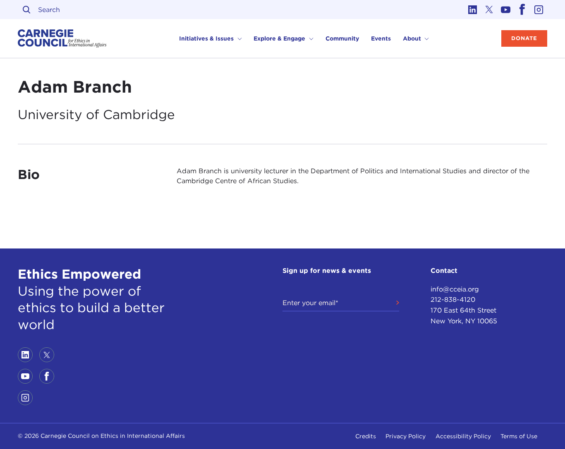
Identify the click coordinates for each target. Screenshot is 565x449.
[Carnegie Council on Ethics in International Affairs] (62, 38)
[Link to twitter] (489, 9)
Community (342, 38)
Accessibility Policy (463, 436)
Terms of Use (518, 436)
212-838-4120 (453, 299)
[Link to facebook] (522, 9)
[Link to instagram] (539, 9)
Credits (365, 436)
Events (381, 38)
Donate (524, 38)
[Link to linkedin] (472, 9)
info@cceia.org (455, 289)
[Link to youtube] (506, 9)
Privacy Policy (405, 436)
